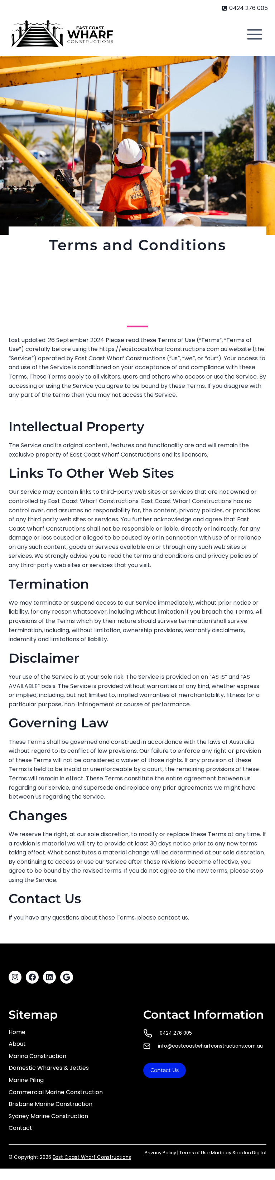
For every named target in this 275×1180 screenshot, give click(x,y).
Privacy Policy (160, 1153)
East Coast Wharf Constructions (92, 1157)
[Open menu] (254, 34)
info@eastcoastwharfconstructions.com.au (210, 1046)
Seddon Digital (249, 1153)
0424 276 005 (176, 1033)
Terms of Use (194, 1153)
